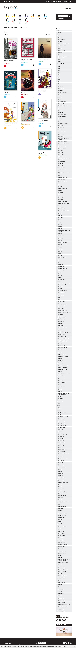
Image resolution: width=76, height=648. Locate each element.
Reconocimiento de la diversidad (65, 332)
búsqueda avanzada (61, 18)
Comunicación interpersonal (64, 143)
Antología (60, 35)
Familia (60, 484)
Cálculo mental (61, 125)
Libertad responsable (62, 284)
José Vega (40, 61)
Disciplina (60, 186)
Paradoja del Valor (62, 319)
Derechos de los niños (63, 177)
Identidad (60, 253)
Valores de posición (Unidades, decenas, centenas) (64, 394)
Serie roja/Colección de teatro (64, 604)
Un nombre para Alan (43, 59)
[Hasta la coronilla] (44, 78)
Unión (60, 384)
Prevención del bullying (63, 327)
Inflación (60, 512)
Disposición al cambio (63, 188)
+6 (7, 18)
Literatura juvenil (62, 50)
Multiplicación (61, 303)
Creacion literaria (62, 462)
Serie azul (60, 595)
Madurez (60, 288)
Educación (61, 199)
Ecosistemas (61, 473)
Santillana (68, 8)
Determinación (61, 183)
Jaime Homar (7, 94)
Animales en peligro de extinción (65, 416)
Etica (60, 221)
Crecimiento (61, 165)
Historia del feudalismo (63, 242)
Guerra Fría (61, 238)
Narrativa (60, 52)
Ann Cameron (24, 94)
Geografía (60, 493)
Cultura (60, 170)
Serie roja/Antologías (62, 602)
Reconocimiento (62, 330)
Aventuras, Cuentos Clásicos (64, 434)
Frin (22, 123)
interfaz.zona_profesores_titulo (57, 1)
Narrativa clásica (62, 54)
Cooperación (61, 159)
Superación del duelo (63, 369)
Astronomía (61, 429)
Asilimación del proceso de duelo (65, 107)
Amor (60, 99)
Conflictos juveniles (62, 148)
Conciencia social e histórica (64, 453)
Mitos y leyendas (62, 533)
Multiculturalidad (62, 301)
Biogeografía (61, 438)
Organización (61, 314)
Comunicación (61, 136)
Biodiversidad (61, 436)
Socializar (60, 358)
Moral (60, 299)
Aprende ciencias (62, 418)
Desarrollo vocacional (63, 181)
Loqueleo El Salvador (10, 7)
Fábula (60, 46)
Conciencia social (62, 451)
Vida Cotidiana (61, 588)
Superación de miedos (63, 367)
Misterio (60, 297)
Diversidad (61, 190)
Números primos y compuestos (64, 312)
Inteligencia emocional (63, 268)
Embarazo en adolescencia (64, 203)
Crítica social (61, 466)
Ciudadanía (61, 129)
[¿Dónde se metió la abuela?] (10, 111)
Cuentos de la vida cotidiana (64, 43)
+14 (13, 23)
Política (60, 557)
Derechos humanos (62, 179)
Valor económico (62, 582)
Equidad (60, 213)
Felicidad (60, 226)
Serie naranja (61, 598)
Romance (60, 351)
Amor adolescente (62, 101)
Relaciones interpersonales (64, 338)
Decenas (60, 175)
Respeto (60, 343)
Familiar (60, 486)
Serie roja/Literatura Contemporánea (62, 609)
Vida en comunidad (62, 400)
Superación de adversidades (64, 365)
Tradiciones (61, 380)
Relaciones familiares (62, 336)
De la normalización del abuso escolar (64, 173)
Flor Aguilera (7, 63)
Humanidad (61, 249)
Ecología (60, 194)
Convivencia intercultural (63, 458)
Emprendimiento (62, 208)
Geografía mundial (62, 495)
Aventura (60, 118)
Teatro (60, 61)
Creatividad (61, 163)
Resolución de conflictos (63, 341)
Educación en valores (63, 201)
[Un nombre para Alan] (44, 48)
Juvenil (60, 521)
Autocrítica (61, 110)
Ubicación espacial (62, 382)
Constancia (61, 152)
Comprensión (61, 134)
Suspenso (60, 371)
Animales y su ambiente (63, 105)
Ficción (60, 228)
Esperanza (61, 217)
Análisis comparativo (62, 412)
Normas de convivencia (63, 308)
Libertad (60, 281)
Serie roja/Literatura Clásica (64, 606)
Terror (60, 580)
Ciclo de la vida (61, 127)
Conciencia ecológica (63, 449)
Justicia (60, 275)
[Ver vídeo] (64, 631)
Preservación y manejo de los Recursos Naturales (64, 560)
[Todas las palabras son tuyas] (10, 48)
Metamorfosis (61, 295)
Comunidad (61, 447)
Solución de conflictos (63, 362)
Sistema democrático (63, 354)
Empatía (60, 205)
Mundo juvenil (61, 537)
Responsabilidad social (63, 571)
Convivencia (61, 154)
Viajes (60, 396)
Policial (60, 555)
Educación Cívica (62, 477)
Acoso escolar (61, 88)
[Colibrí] (27, 80)
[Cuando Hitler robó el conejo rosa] (44, 108)
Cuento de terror (62, 167)
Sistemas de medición (63, 575)
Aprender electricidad (63, 423)
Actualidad (66, 1)
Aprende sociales (62, 420)
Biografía (60, 37)
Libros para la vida (62, 523)
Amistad (60, 97)
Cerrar (74, 646)
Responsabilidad (62, 345)
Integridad (61, 264)
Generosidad (61, 235)
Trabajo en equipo (62, 378)
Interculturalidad (62, 270)
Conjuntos (61, 150)
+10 (32, 18)
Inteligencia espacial (62, 515)
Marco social (61, 531)
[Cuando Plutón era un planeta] (27, 47)
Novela (60, 59)
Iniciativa (60, 262)
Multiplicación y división (63, 305)
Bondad (60, 121)
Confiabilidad (61, 145)
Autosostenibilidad (62, 116)
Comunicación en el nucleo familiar (64, 139)
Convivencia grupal (62, 156)
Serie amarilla (61, 593)
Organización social (62, 553)
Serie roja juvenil (62, 600)
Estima (60, 219)
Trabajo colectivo (62, 376)
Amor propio (61, 103)
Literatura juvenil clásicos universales (63, 527)
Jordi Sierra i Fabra (42, 155)
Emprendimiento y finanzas (64, 482)
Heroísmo (61, 497)
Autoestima (61, 112)
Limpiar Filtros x (47, 34)
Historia (60, 48)
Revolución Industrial (63, 347)
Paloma (6, 92)
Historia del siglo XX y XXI (63, 244)
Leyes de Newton (62, 279)
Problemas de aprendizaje (63, 562)
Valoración (61, 389)
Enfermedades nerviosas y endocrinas (63, 211)
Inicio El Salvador (70, 1)
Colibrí (22, 92)
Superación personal (62, 578)
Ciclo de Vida (61, 440)
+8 (20, 18)
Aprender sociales (62, 427)
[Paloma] (10, 80)
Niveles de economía (62, 550)
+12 (45, 18)
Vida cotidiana (61, 398)
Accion (60, 407)
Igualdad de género (62, 257)
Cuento (60, 41)
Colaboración (61, 132)
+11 (39, 18)
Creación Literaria (62, 161)
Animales (60, 414)
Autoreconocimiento (62, 114)
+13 (7, 23)
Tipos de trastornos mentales (64, 373)
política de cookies (63, 646)
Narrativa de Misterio (63, 542)
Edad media (61, 197)
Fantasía (60, 224)
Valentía (60, 387)
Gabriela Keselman (42, 91)
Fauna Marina (61, 488)
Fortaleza (60, 233)
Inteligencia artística (62, 266)
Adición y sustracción (63, 92)
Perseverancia (61, 321)
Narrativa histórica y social (64, 56)
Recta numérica (62, 334)
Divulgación (61, 192)
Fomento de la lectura (63, 491)
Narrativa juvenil (62, 546)
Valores (60, 391)
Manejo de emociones (63, 290)
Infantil (60, 510)
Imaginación (61, 508)
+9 (26, 18)
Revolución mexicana (63, 349)
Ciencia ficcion (61, 442)
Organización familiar (63, 316)
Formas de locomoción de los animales (64, 231)
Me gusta (16, 66)
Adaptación (61, 90)
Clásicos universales (62, 39)
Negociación (61, 548)
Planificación (61, 325)
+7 (13, 18)
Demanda (61, 471)
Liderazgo (60, 286)
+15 (20, 23)
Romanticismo (61, 573)
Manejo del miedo (62, 292)
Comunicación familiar (63, 141)
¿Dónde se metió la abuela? (10, 124)
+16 (26, 23)
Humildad (61, 251)
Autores (48, 1)
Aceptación (61, 86)
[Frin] (27, 111)
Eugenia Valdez (7, 125)
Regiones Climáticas (62, 567)
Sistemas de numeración (63, 356)
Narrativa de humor (62, 540)
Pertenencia (61, 323)
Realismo (60, 564)
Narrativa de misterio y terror (64, 544)
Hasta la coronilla (42, 90)
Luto (60, 529)
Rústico (60, 32)
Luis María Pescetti (25, 124)
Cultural (60, 469)
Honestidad (61, 246)
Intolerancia (61, 273)
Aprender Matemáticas (63, 425)
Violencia (60, 403)
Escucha (60, 215)
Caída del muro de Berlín (63, 123)
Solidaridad (61, 360)
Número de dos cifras (63, 310)
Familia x (6, 34)
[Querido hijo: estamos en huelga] (44, 140)
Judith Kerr (41, 123)
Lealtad (60, 277)
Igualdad (60, 255)
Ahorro (60, 94)
